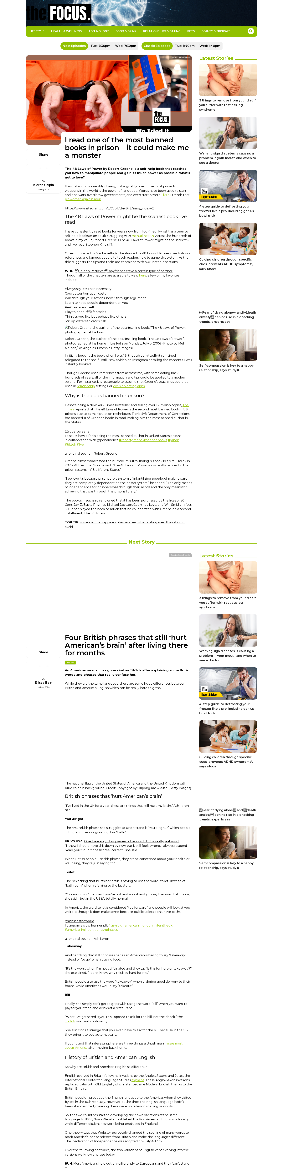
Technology (99, 31)
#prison (173, 440)
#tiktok (70, 444)
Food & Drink (126, 31)
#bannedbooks (155, 440)
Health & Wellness (66, 31)
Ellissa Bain (43, 682)
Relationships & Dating (161, 31)
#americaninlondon (137, 925)
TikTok (166, 195)
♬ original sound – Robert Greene (91, 453)
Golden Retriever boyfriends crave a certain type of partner (123, 271)
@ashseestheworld (79, 921)
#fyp (80, 444)
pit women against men (83, 199)
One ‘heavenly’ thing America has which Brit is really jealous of (131, 841)
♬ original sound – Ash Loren (87, 939)
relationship (86, 386)
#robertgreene (131, 440)
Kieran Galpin (43, 185)
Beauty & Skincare (216, 31)
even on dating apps (129, 386)
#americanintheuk (79, 930)
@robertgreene (77, 431)
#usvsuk (115, 925)
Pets (191, 31)
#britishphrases (106, 930)
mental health (143, 236)
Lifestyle (36, 31)
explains (137, 1080)
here (142, 275)
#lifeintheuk (162, 925)
